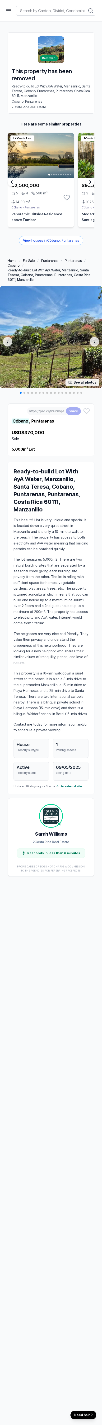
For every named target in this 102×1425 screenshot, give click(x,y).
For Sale (29, 261)
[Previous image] (7, 342)
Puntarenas (32, 207)
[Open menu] (8, 10)
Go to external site (69, 786)
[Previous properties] (12, 182)
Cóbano (16, 207)
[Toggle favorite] (66, 197)
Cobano (13, 265)
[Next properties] (90, 182)
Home (12, 261)
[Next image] (94, 342)
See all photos (85, 382)
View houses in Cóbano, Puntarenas (51, 240)
